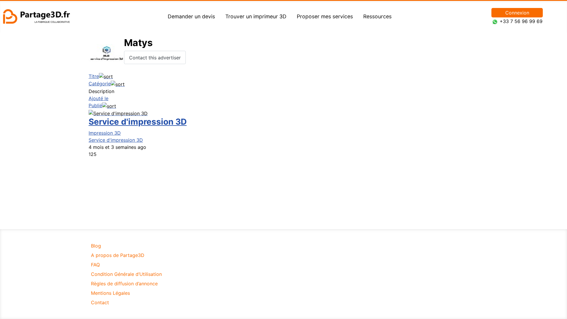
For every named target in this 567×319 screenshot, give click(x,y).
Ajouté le (98, 98)
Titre (94, 76)
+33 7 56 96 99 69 (521, 21)
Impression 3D (105, 133)
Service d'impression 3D (138, 122)
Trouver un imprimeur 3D (255, 16)
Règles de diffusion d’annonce (124, 284)
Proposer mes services (325, 16)
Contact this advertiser (155, 58)
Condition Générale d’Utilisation (126, 274)
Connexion (517, 13)
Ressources (377, 16)
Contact (100, 302)
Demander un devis (191, 16)
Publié (95, 105)
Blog (96, 246)
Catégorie (100, 84)
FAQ (95, 265)
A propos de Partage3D (117, 255)
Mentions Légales (110, 293)
